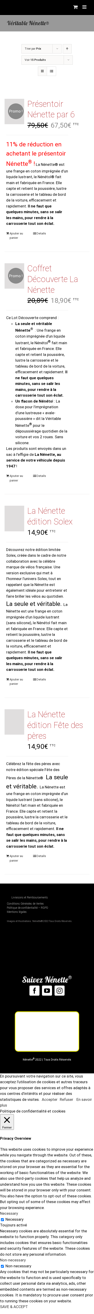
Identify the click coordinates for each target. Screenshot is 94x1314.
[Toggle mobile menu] (84, 7)
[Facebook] (34, 991)
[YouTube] (47, 991)
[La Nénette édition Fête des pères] (14, 722)
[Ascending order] (67, 49)
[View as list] (51, 71)
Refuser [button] (66, 1099)
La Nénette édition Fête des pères (55, 725)
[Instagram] (60, 991)
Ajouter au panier (16, 236)
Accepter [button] (49, 1099)
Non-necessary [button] (13, 1260)
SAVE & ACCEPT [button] (14, 1306)
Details (41, 233)
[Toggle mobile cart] (75, 7)
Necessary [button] (9, 1213)
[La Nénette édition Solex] (14, 518)
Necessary (14, 1219)
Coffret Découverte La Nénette (52, 279)
